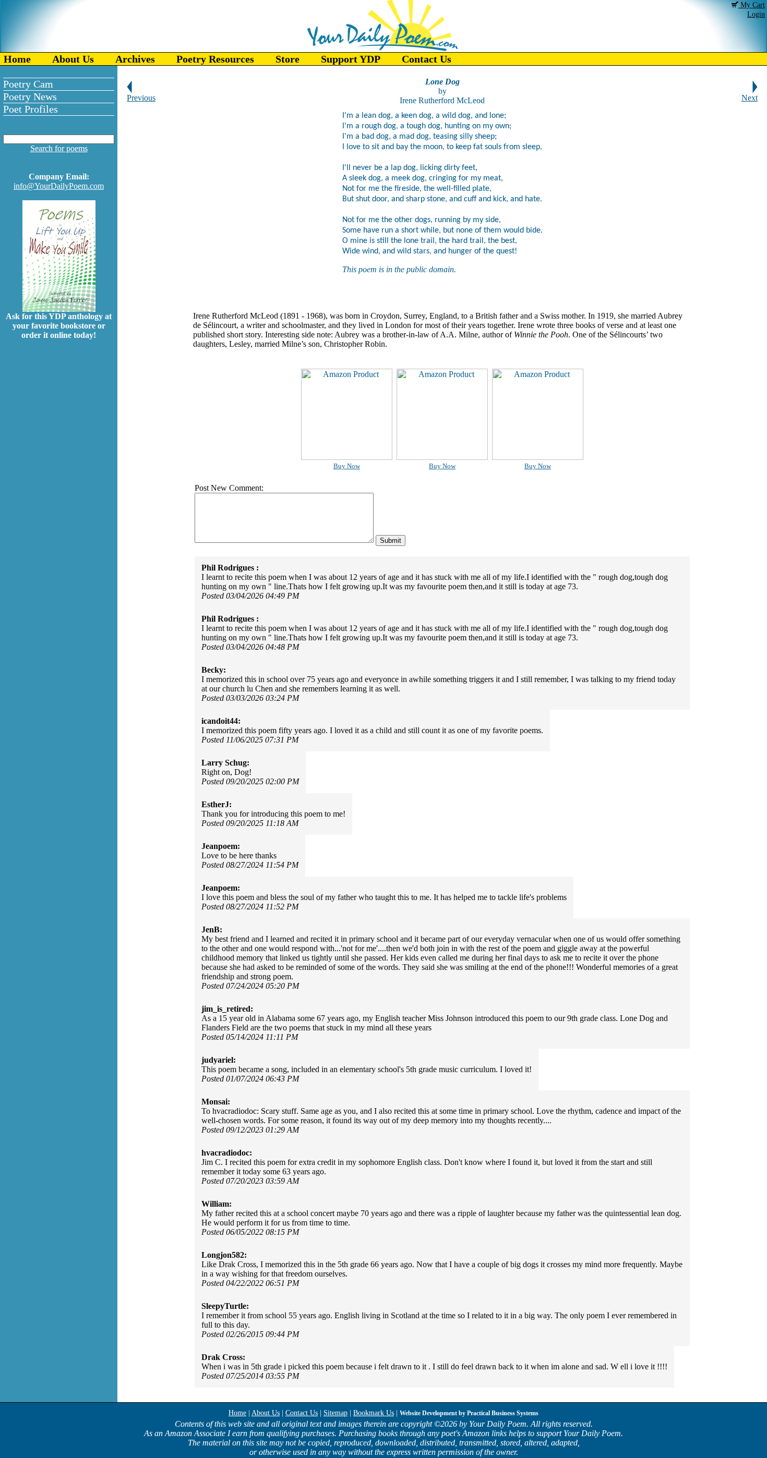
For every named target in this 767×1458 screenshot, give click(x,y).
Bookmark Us (373, 1413)
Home (17, 59)
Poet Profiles (30, 109)
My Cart (751, 5)
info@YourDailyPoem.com (59, 185)
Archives (135, 59)
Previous (141, 97)
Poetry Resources (215, 59)
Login (756, 14)
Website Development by (469, 1413)
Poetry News (30, 96)
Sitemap (335, 1413)
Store (287, 59)
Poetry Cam (28, 84)
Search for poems (59, 148)
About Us (73, 59)
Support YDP (350, 59)
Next (749, 97)
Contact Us (426, 59)
